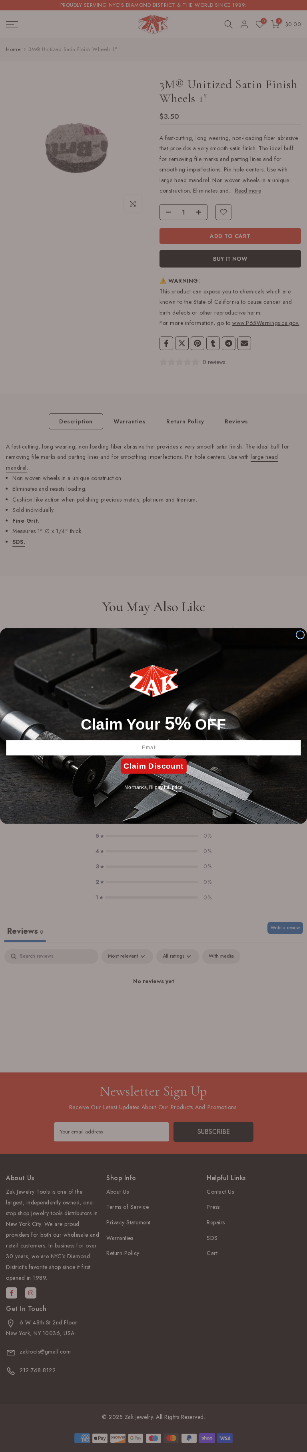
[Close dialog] (300, 634)
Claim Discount (153, 765)
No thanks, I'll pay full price (153, 787)
